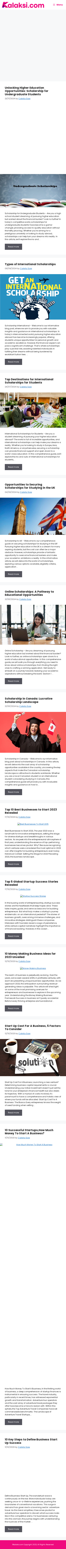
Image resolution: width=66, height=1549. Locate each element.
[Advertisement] (33, 44)
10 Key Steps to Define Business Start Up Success (31, 1441)
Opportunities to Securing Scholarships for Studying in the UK (30, 486)
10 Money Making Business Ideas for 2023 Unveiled (30, 955)
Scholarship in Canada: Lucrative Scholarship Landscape (28, 700)
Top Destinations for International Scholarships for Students (29, 380)
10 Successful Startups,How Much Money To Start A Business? (29, 1131)
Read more (13, 246)
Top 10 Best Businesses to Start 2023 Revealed (31, 811)
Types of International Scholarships (30, 264)
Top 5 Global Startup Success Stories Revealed (31, 883)
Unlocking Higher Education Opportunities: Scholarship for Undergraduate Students (26, 91)
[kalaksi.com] (23, 5)
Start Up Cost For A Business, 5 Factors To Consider (33, 1027)
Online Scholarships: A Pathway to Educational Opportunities (29, 593)
